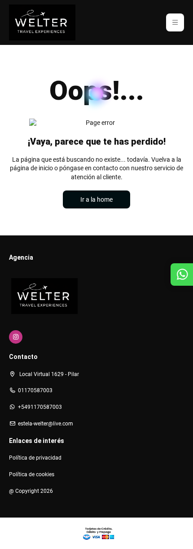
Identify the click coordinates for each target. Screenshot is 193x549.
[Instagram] (15, 337)
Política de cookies (31, 474)
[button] (175, 22)
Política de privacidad (35, 458)
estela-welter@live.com (45, 424)
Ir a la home (96, 199)
